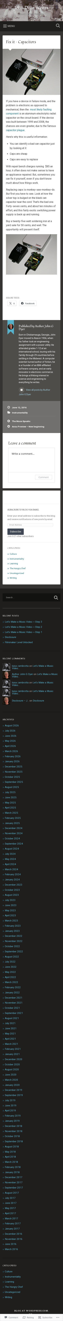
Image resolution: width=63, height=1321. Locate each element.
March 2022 (11, 982)
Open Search (57, 26)
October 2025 (12, 776)
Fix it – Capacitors (21, 42)
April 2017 (10, 1213)
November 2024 (13, 833)
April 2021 (10, 1038)
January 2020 (12, 1085)
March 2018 (11, 1162)
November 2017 (13, 1182)
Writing (13, 578)
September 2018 (14, 1141)
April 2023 (10, 915)
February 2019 (13, 1115)
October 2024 (12, 838)
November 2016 (13, 1239)
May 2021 (10, 1033)
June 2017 (10, 1203)
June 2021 (10, 1028)
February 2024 (13, 874)
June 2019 (10, 1105)
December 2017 (13, 1177)
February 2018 (13, 1167)
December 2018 (13, 1126)
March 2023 (11, 920)
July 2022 (10, 961)
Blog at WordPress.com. (31, 1310)
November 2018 (13, 1131)
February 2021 (13, 1049)
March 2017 (11, 1218)
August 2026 (12, 725)
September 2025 (14, 782)
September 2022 (14, 951)
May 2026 (10, 740)
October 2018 (12, 1136)
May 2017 (10, 1208)
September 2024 (14, 843)
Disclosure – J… (20, 700)
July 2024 (10, 853)
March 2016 (11, 1249)
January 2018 (12, 1172)
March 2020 (11, 1079)
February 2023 (13, 925)
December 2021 (13, 997)
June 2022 (10, 966)
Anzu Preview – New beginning (28, 426)
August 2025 (12, 787)
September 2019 (14, 1095)
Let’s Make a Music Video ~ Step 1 (23, 632)
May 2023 (10, 910)
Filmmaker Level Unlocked (19, 642)
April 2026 (10, 746)
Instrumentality (20, 412)
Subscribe (15, 531)
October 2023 (12, 889)
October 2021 (12, 1007)
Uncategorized (17, 573)
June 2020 (10, 1074)
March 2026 (11, 751)
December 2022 (13, 936)
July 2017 (10, 1198)
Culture (13, 554)
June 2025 (10, 797)
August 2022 (12, 956)
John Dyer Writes (31, 8)
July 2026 (10, 730)
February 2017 (13, 1223)
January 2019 (12, 1120)
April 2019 (10, 1110)
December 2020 (13, 1059)
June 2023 (10, 905)
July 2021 (10, 1023)
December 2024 (13, 828)
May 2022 (10, 972)
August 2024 (12, 848)
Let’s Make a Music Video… (32, 667)
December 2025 (13, 766)
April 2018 (10, 1156)
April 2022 (10, 977)
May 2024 (10, 859)
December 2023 (13, 884)
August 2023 (12, 894)
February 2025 (13, 818)
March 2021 (11, 1044)
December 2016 (13, 1233)
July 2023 (10, 900)
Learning (14, 563)
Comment (43, 477)
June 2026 (10, 735)
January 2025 (12, 823)
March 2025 (11, 812)
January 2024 (12, 879)
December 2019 (13, 1090)
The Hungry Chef (18, 568)
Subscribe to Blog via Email (23, 509)
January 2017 (12, 1228)
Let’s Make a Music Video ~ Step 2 (23, 627)
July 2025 (10, 792)
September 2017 (14, 1187)
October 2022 (12, 946)
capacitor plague (15, 130)
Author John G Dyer (22, 674)
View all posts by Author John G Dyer (34, 392)
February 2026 (13, 756)
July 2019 (10, 1100)
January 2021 (12, 1054)
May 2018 (10, 1151)
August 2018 (12, 1146)
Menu (11, 25)
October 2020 (12, 1064)
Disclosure (10, 637)
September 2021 (14, 1013)
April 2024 (10, 864)
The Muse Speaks (21, 421)
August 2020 (12, 1069)
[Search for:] (32, 597)
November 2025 (13, 771)
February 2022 (13, 987)
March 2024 (11, 869)
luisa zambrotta (20, 665)
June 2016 (10, 1244)
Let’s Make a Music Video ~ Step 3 (23, 621)
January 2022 (12, 992)
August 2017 (12, 1192)
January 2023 (12, 931)
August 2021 (12, 1018)
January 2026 (12, 761)
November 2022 (13, 941)
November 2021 (13, 1002)
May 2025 (10, 802)
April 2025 (10, 807)
